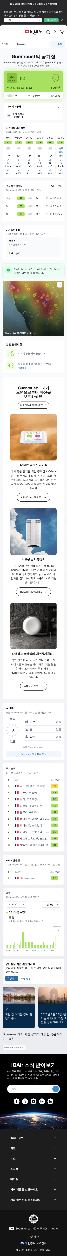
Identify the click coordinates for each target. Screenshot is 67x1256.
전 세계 (5, 44)
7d (59, 186)
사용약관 (33, 1236)
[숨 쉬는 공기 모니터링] (33, 437)
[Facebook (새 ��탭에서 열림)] (17, 1101)
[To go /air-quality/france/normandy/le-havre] (34, 825)
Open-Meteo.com (36, 747)
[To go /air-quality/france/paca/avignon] (34, 832)
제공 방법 (26, 978)
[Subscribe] (55, 1089)
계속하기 (51, 20)
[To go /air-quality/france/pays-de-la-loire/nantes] (34, 845)
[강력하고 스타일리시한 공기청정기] (33, 626)
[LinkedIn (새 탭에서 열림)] (50, 1101)
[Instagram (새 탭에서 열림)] (42, 1101)
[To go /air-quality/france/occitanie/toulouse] (34, 812)
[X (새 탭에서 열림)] (25, 1101)
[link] (48, 32)
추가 (59, 44)
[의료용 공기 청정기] (33, 531)
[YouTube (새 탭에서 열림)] (33, 1101)
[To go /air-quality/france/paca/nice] (34, 786)
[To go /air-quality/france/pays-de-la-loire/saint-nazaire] (34, 818)
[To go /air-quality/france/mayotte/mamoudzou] (34, 792)
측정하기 (22, 367)
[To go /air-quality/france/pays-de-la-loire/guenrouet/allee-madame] (34, 878)
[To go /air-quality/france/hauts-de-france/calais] (34, 799)
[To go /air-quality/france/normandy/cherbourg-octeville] (34, 838)
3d (52, 186)
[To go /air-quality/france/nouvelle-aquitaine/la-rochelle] (34, 805)
